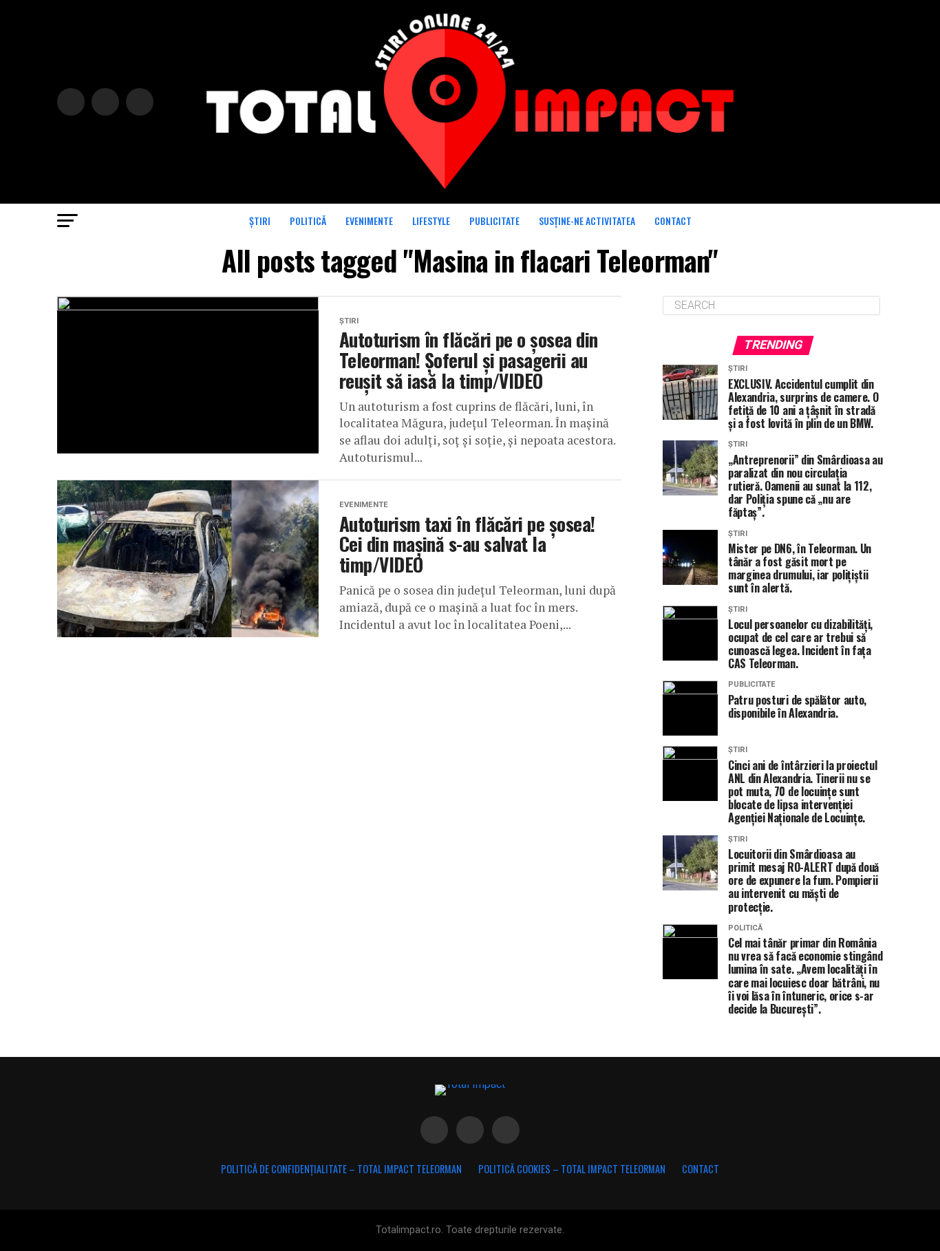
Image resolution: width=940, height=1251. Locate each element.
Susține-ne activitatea (587, 220)
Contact (673, 220)
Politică (308, 220)
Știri (259, 220)
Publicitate (494, 220)
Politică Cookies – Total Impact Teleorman (571, 1169)
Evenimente (369, 220)
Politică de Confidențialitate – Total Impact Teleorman (341, 1169)
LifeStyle (431, 220)
